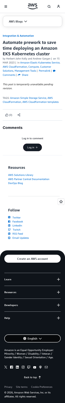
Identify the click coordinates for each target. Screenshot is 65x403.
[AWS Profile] (58, 6)
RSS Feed (17, 233)
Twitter (16, 217)
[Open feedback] (61, 201)
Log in (30, 147)
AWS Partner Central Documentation (28, 179)
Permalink (44, 70)
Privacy (8, 386)
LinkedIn (16, 225)
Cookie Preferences (41, 386)
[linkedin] (17, 368)
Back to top (30, 377)
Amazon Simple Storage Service (28, 97)
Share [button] (24, 74)
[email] (46, 368)
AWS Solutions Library (20, 174)
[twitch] (28, 368)
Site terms (21, 386)
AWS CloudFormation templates (40, 101)
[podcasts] (40, 368)
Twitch (15, 229)
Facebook (17, 221)
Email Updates (20, 237)
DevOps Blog (15, 183)
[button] (18, 21)
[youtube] (34, 368)
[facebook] (11, 368)
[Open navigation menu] (6, 6)
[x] (5, 368)
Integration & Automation (18, 35)
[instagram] (23, 368)
